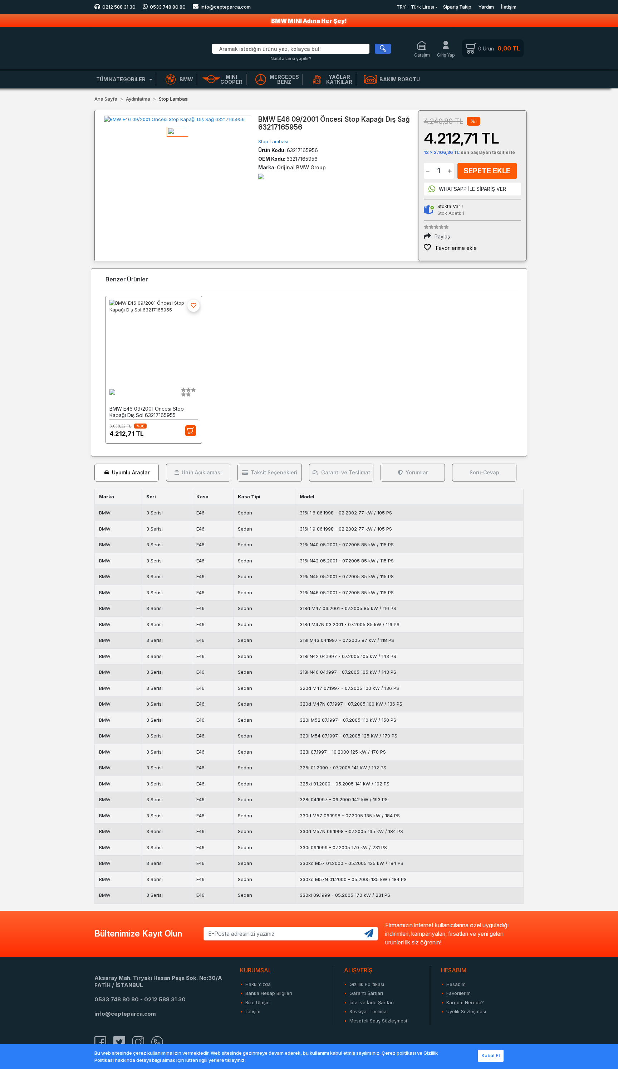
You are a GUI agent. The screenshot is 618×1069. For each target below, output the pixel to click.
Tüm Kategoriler (121, 79)
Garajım (422, 55)
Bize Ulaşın (257, 1002)
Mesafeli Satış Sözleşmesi (378, 1021)
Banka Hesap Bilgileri (268, 993)
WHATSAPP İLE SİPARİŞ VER (472, 189)
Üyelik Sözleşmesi (466, 1011)
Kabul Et (490, 1055)
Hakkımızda (258, 984)
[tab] (126, 473)
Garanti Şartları (366, 993)
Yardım (486, 7)
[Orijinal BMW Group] (261, 176)
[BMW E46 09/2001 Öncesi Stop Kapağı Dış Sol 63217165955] (153, 339)
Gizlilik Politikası (366, 984)
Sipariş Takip (457, 7)
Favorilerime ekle (456, 248)
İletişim (508, 7)
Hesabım (456, 984)
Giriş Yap (446, 55)
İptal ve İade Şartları (371, 1002)
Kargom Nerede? (465, 1002)
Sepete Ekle (487, 170)
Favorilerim (458, 993)
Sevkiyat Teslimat (368, 1011)
